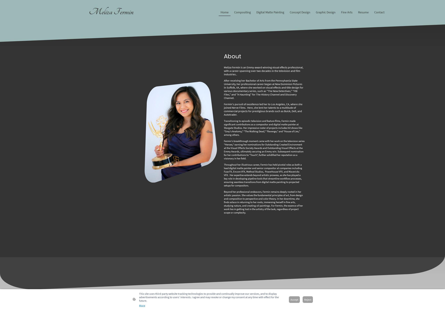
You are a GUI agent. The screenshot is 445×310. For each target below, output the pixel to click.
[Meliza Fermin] (111, 20)
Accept (294, 299)
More (142, 305)
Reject (307, 299)
